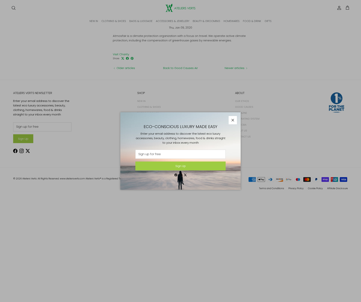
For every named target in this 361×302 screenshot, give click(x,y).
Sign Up (180, 166)
